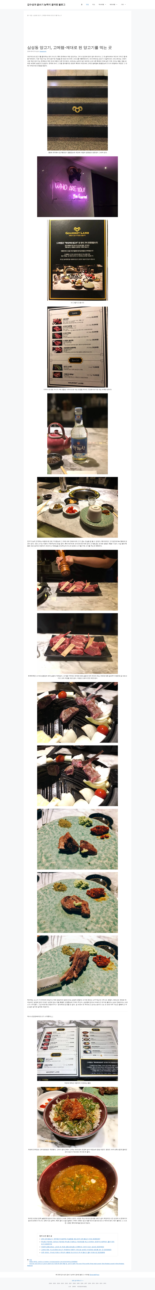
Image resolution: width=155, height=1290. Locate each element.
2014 (97, 1283)
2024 (58, 1283)
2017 (85, 1283)
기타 (122, 4)
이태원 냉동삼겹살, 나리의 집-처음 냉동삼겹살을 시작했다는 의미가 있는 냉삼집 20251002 (72, 1247)
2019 (78, 1283)
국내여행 (101, 4)
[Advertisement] (77, 30)
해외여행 (112, 4)
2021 (70, 1283)
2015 (93, 1283)
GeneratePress (94, 1275)
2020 (74, 1283)
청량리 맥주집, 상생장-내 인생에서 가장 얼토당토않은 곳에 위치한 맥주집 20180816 (53, 1261)
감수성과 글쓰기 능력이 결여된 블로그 (46, 4)
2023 (62, 1283)
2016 (89, 1283)
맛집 (87, 4)
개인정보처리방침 (82, 1286)
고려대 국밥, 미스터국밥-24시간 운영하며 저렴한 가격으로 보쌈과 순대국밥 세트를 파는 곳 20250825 (76, 1250)
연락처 (74, 1286)
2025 (54, 1283)
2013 (101, 1283)
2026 (50, 1283)
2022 (66, 1283)
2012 (104, 1283)
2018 (82, 1283)
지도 (93, 4)
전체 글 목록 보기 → (77, 1280)
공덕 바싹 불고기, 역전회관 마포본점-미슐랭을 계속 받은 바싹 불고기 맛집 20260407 (70, 1239)
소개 (69, 1286)
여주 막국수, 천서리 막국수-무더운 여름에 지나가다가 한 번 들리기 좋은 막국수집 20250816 (73, 1252)
